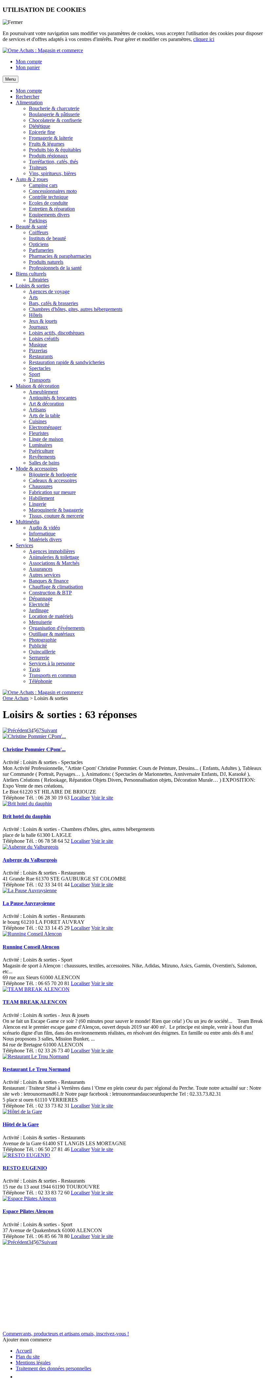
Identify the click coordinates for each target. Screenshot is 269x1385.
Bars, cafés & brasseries (53, 303)
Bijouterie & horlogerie (53, 474)
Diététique (39, 126)
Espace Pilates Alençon (28, 1211)
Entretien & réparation (52, 209)
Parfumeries (41, 250)
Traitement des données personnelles (53, 1368)
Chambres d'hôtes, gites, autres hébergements (75, 309)
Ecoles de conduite (48, 203)
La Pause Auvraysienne (29, 903)
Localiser (80, 797)
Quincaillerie (42, 651)
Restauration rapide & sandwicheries (67, 362)
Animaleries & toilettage (54, 557)
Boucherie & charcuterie (54, 108)
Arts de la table (44, 415)
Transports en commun (52, 675)
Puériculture (41, 451)
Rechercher (27, 96)
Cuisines (38, 421)
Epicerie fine (42, 132)
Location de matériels (51, 616)
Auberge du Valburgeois (30, 860)
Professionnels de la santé (55, 268)
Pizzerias (38, 350)
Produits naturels (46, 262)
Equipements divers (49, 214)
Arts (33, 297)
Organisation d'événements (57, 628)
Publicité (38, 646)
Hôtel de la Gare (21, 1124)
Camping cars (43, 185)
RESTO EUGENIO (25, 1168)
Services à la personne (52, 663)
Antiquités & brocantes (52, 398)
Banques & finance (49, 581)
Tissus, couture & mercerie (56, 516)
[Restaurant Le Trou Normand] (36, 1056)
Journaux (38, 327)
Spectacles (40, 368)
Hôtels (35, 315)
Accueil (24, 1351)
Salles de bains (44, 462)
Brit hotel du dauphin (27, 816)
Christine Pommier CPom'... (34, 749)
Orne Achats (16, 698)
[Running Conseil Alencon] (32, 934)
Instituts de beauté (47, 238)
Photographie (42, 640)
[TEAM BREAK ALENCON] (36, 989)
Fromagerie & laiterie (51, 138)
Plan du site (28, 1356)
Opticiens (39, 244)
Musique (38, 344)
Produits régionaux (48, 155)
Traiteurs (38, 167)
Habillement (41, 498)
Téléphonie (40, 681)
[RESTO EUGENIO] (26, 1155)
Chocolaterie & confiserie (55, 120)
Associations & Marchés (54, 563)
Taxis (34, 669)
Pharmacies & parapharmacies (60, 256)
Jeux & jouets (43, 321)
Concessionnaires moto (53, 191)
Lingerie (37, 504)
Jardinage (39, 610)
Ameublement (43, 392)
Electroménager (45, 427)
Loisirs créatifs (44, 338)
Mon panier (28, 67)
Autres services (44, 575)
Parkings (38, 220)
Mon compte (29, 61)
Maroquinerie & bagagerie (56, 510)
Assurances (40, 569)
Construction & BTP (50, 592)
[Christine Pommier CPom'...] (34, 736)
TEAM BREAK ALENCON (35, 1002)
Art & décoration (46, 403)
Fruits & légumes (46, 144)
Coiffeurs (38, 232)
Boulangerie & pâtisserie (54, 114)
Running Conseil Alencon (31, 947)
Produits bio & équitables (55, 150)
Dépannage (40, 598)
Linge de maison (46, 439)
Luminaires (40, 445)
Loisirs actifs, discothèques (56, 333)
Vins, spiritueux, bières (52, 173)
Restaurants (41, 356)
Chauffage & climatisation (56, 586)
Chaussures (40, 486)
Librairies (39, 279)
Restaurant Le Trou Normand (36, 1069)
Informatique (42, 533)
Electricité (39, 604)
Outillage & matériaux (52, 634)
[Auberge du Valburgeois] (30, 847)
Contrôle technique (48, 197)
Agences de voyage (49, 291)
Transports (40, 380)
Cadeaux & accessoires (53, 480)
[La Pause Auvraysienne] (30, 890)
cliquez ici (203, 39)
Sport (34, 374)
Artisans (37, 409)
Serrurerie (39, 657)
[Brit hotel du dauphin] (27, 803)
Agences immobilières (52, 551)
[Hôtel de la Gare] (22, 1111)
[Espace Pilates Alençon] (29, 1198)
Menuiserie (40, 622)
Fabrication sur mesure (52, 492)
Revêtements (42, 457)
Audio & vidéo (44, 527)
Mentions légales (33, 1362)
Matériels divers (45, 539)
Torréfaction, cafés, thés (53, 161)
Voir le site (102, 797)
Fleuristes (39, 433)
